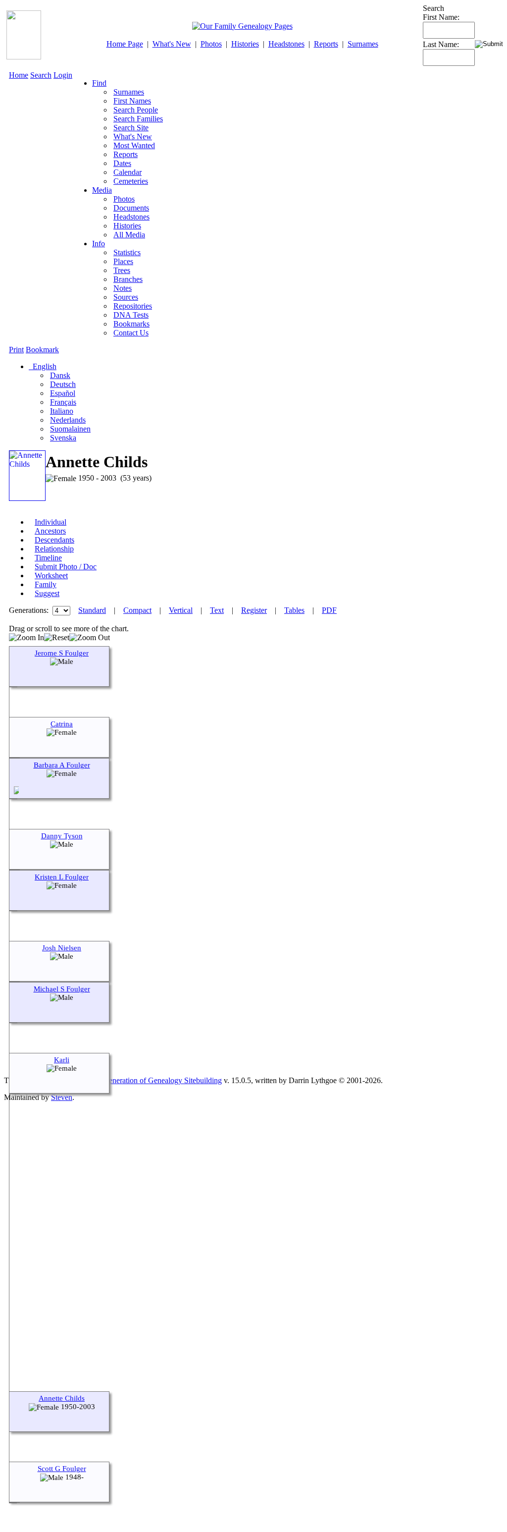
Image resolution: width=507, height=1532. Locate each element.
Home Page (124, 44)
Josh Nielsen (61, 948)
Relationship (54, 549)
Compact (137, 610)
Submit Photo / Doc (66, 566)
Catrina (62, 724)
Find (99, 83)
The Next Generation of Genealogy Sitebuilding (146, 1080)
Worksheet (51, 575)
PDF (329, 610)
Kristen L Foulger (62, 877)
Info (98, 243)
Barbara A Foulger (62, 765)
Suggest (47, 593)
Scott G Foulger (62, 1469)
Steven (61, 1097)
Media (102, 190)
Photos (211, 44)
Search (40, 75)
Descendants (54, 540)
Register (254, 610)
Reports (326, 44)
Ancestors (50, 531)
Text (217, 610)
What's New (171, 44)
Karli (61, 1060)
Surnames (363, 44)
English (43, 366)
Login (62, 75)
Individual (50, 522)
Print (16, 349)
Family (45, 584)
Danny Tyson (62, 836)
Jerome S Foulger (62, 653)
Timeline (48, 557)
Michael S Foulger (62, 989)
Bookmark (42, 349)
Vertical (181, 610)
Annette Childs (62, 1398)
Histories (245, 44)
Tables (294, 610)
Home (18, 75)
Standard (92, 610)
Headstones (286, 44)
